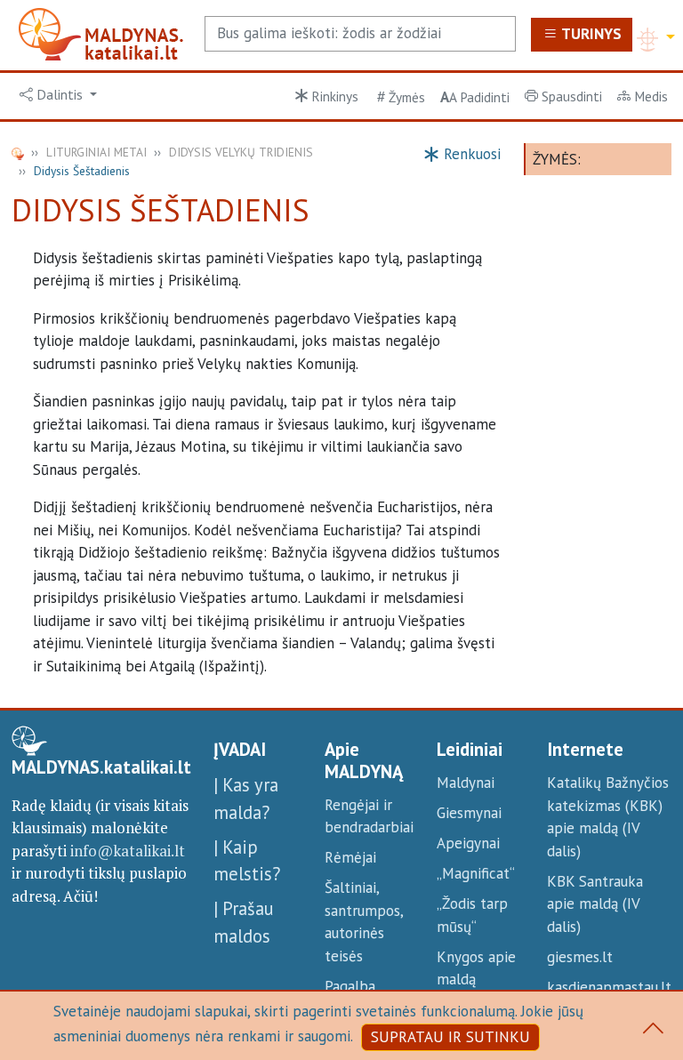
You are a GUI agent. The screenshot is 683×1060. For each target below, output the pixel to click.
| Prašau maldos (243, 922)
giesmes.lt (580, 957)
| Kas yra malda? (245, 798)
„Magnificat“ (476, 873)
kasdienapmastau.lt (609, 987)
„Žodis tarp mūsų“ (472, 915)
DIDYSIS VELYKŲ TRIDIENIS (241, 152)
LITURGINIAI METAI (96, 152)
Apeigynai (468, 843)
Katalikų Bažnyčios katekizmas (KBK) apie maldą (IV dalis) (608, 817)
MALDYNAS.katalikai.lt (101, 767)
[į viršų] (652, 1031)
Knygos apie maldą (476, 968)
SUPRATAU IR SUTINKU (450, 1037)
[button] (58, 95)
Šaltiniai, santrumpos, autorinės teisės (364, 922)
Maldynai (465, 782)
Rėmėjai (350, 857)
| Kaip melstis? (246, 861)
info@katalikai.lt (127, 850)
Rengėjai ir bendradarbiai (369, 816)
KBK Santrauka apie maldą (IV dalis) (595, 903)
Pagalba (350, 986)
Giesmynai (469, 813)
